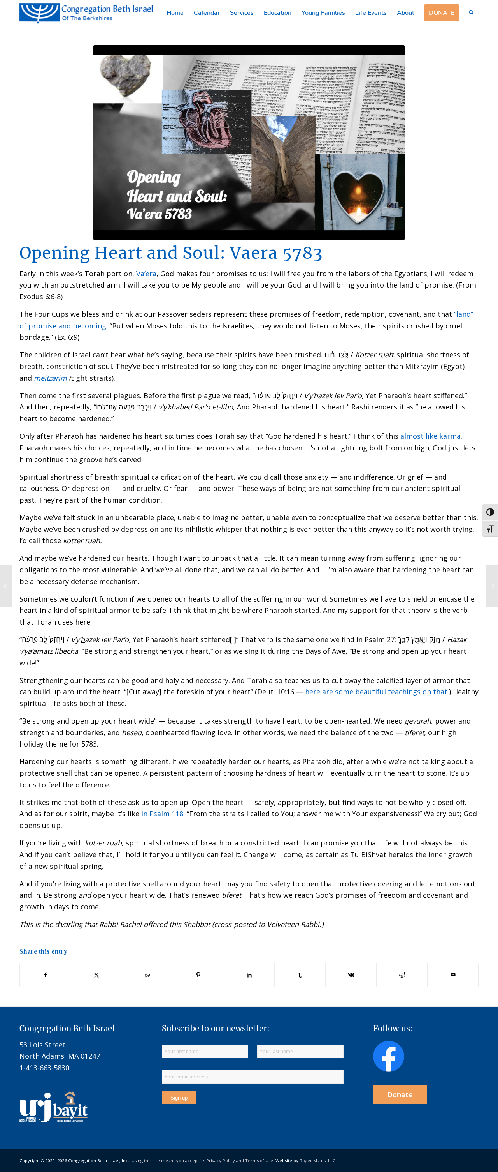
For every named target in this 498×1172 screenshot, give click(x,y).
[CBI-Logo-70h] (86, 13)
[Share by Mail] (453, 975)
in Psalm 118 (162, 813)
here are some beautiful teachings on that (376, 691)
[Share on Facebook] (45, 975)
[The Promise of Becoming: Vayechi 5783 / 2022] (6, 586)
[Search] (471, 13)
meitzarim (50, 378)
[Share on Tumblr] (300, 975)
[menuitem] (175, 13)
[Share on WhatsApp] (147, 975)
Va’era (146, 273)
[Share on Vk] (351, 975)
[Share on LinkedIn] (249, 975)
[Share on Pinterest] (198, 975)
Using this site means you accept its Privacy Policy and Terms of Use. (203, 1160)
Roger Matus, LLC (317, 1160)
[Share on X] (96, 975)
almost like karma (430, 436)
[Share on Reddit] (402, 975)
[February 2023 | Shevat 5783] (492, 586)
